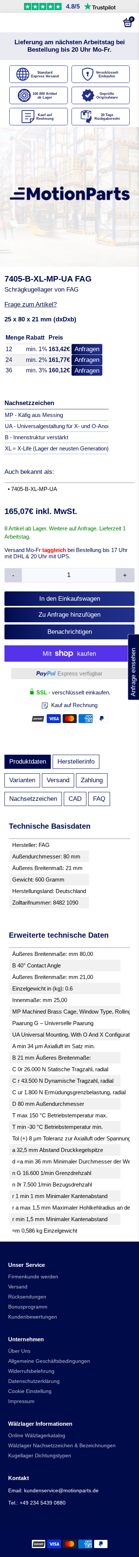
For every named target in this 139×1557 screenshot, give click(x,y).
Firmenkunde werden (33, 1277)
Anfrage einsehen (133, 667)
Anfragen (87, 349)
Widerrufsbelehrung (31, 1371)
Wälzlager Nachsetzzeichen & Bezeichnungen (62, 1445)
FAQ (99, 798)
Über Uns (19, 1351)
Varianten (22, 780)
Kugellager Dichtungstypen (39, 1455)
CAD (75, 798)
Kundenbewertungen (32, 1317)
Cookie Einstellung (30, 1391)
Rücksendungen (27, 1297)
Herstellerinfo (76, 761)
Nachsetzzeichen (33, 798)
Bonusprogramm (27, 1307)
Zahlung (92, 780)
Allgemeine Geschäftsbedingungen (49, 1361)
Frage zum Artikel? (30, 304)
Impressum (21, 1401)
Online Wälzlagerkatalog (36, 1435)
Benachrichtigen (69, 631)
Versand (58, 780)
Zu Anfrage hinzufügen (69, 614)
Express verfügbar (79, 673)
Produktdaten (27, 761)
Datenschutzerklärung (34, 1381)
